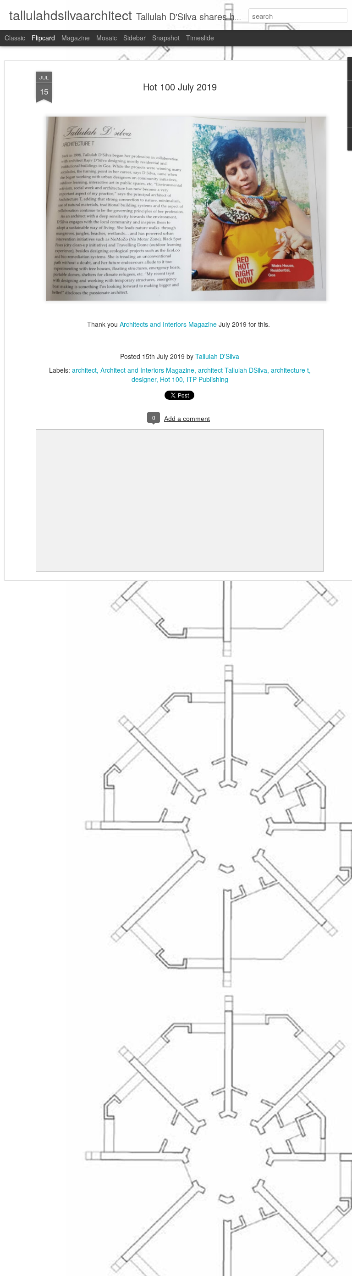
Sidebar (134, 37)
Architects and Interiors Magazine (168, 324)
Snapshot (166, 37)
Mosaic (106, 37)
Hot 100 (171, 379)
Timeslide (200, 37)
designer (144, 379)
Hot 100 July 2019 (180, 86)
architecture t (290, 370)
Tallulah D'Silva (217, 356)
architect (84, 370)
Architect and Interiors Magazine (147, 370)
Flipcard (43, 37)
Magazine (75, 37)
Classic (15, 37)
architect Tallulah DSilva (232, 370)
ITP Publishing (207, 379)
